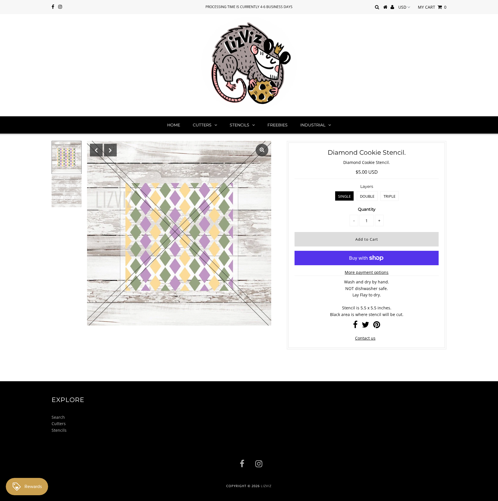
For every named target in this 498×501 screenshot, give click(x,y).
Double (367, 196)
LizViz (266, 486)
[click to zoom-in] (262, 150)
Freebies (277, 125)
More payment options (366, 272)
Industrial (312, 125)
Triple (389, 196)
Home (173, 125)
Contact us (365, 338)
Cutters (202, 125)
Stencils (239, 125)
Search (58, 417)
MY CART (432, 7)
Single (344, 196)
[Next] (110, 150)
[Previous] (96, 150)
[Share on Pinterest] (376, 326)
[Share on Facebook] (355, 326)
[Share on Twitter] (365, 326)
